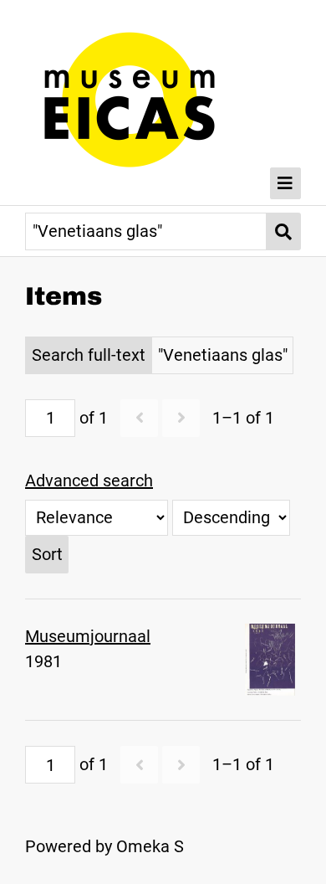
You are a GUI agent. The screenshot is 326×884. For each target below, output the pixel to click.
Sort (47, 554)
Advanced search (89, 480)
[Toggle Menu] (286, 183)
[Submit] (284, 231)
